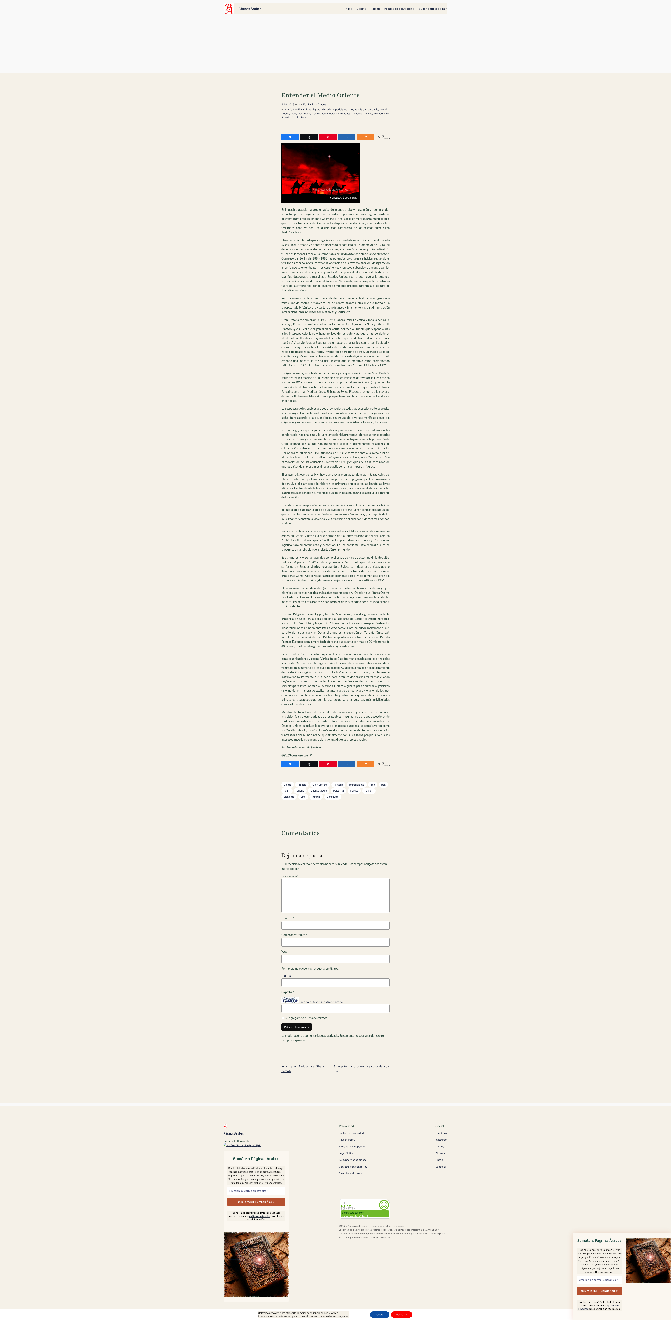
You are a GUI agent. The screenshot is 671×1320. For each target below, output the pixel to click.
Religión (378, 113)
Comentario (289, 876)
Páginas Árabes (249, 9)
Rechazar (401, 1314)
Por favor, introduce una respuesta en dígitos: (310, 968)
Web (284, 951)
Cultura (307, 109)
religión (369, 790)
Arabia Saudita (293, 109)
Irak (351, 109)
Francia (302, 784)
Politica (368, 113)
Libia (293, 113)
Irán (357, 109)
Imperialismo (339, 109)
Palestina (357, 113)
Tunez (304, 117)
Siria (386, 113)
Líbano (285, 113)
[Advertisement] (335, 45)
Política (354, 790)
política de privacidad (259, 1216)
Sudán (295, 117)
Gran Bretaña (320, 784)
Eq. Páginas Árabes (314, 104)
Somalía (286, 117)
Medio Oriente (319, 113)
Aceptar (379, 1314)
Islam (363, 109)
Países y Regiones (340, 113)
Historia (326, 109)
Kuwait (383, 109)
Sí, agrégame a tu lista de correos (306, 1018)
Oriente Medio (319, 790)
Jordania (373, 109)
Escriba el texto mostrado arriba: (321, 1002)
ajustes (344, 1316)
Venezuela (333, 796)
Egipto (316, 109)
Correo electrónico (294, 935)
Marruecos (303, 113)
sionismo (289, 796)
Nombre (287, 918)
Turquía (316, 796)
